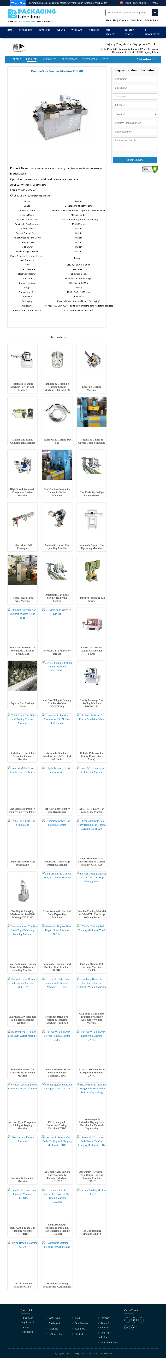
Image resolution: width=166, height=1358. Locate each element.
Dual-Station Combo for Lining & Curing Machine (57, 492)
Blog (77, 1317)
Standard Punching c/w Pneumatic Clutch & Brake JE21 (23, 650)
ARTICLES (94, 29)
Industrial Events (109, 1342)
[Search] (155, 12)
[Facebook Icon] (127, 1320)
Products (32, 59)
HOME (9, 29)
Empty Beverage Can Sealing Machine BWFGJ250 (91, 703)
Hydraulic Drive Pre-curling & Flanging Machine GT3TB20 (57, 1019)
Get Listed (136, 20)
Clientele (53, 1328)
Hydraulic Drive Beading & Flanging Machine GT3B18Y (22, 1019)
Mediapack (54, 1323)
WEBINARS (77, 29)
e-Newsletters (152, 32)
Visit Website (144, 59)
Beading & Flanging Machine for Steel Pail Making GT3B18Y (22, 914)
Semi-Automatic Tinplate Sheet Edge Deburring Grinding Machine (22, 967)
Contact (123, 20)
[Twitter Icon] (134, 1321)
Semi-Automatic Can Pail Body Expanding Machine (57, 914)
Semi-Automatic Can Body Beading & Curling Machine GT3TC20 (91, 861)
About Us (110, 20)
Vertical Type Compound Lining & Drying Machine (22, 1125)
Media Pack (151, 20)
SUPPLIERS (44, 29)
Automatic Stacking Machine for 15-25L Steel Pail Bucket (57, 756)
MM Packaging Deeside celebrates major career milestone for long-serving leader (53, 2)
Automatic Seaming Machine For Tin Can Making (22, 386)
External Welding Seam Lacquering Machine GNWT (92, 1072)
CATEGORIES (25, 29)
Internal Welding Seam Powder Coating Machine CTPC (57, 1072)
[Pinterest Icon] (134, 1327)
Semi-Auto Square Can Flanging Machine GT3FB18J (22, 1230)
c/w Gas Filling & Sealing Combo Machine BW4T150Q (57, 703)
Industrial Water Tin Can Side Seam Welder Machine (22, 1072)
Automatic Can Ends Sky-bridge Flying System (57, 597)
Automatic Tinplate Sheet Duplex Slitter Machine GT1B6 (57, 967)
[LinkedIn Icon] (141, 1320)
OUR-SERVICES (110, 32)
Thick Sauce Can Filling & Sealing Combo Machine (22, 756)
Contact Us (80, 1334)
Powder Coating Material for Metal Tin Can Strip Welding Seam (92, 914)
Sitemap (105, 1317)
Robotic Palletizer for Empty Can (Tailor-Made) (91, 756)
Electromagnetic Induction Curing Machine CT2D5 (57, 1125)
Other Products (56, 337)
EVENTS (61, 29)
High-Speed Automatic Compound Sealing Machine (22, 492)
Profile (17, 59)
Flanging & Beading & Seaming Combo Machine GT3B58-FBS (57, 386)
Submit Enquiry (135, 159)
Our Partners (81, 1323)
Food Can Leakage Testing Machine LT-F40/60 (91, 650)
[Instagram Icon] (127, 1327)
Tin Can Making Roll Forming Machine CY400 (91, 967)
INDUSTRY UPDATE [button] (128, 32)
